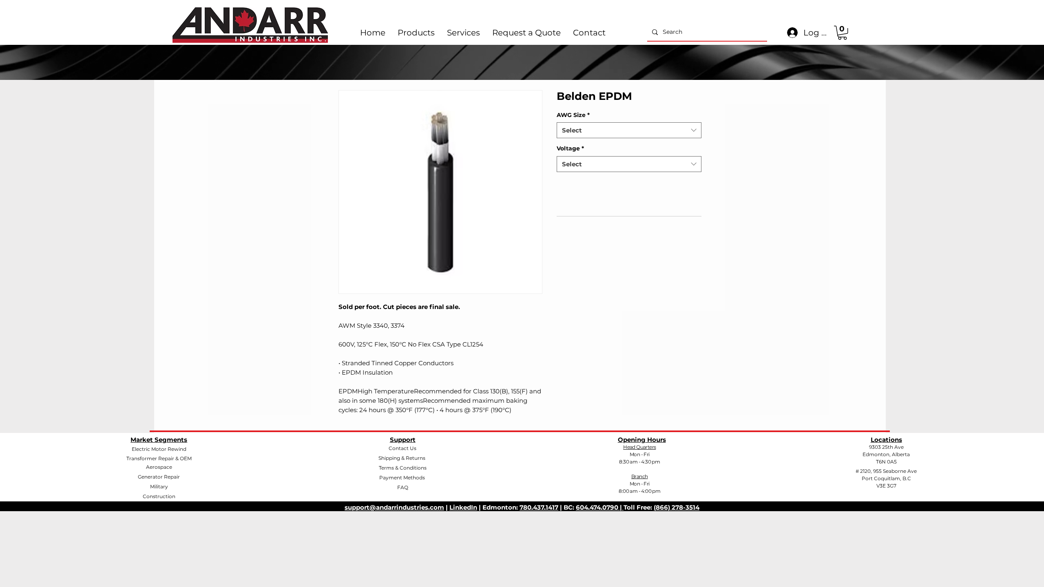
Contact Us (402, 448)
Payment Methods (402, 477)
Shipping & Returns (401, 458)
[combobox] (629, 130)
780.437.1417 (539, 507)
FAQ (402, 487)
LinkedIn (463, 507)
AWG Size (573, 115)
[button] (842, 33)
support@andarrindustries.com (394, 507)
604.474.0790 (598, 507)
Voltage (570, 148)
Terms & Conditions (403, 468)
